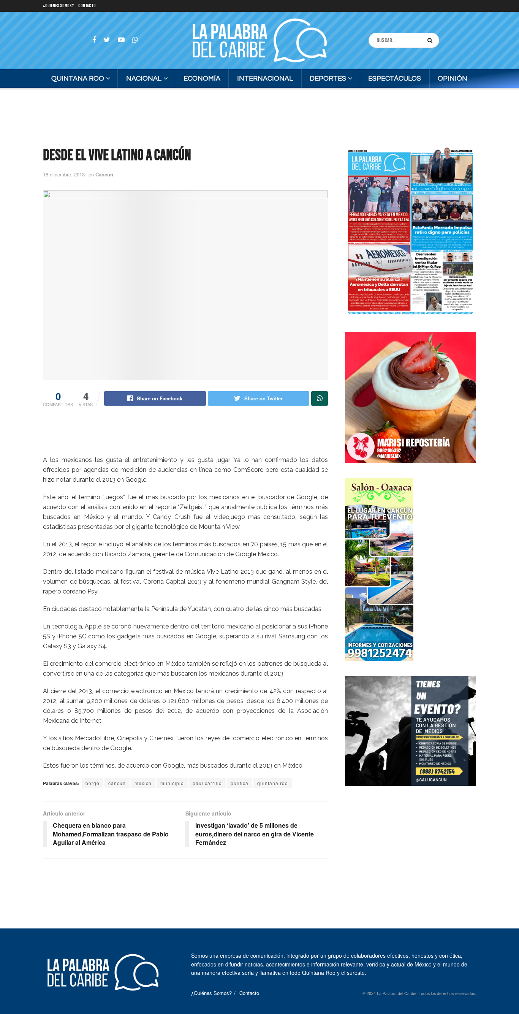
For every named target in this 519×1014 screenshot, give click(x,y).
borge (92, 783)
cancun (117, 783)
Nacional (143, 78)
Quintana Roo (77, 78)
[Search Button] (431, 40)
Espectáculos (394, 78)
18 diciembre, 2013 (64, 174)
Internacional (265, 78)
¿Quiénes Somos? (58, 6)
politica (239, 783)
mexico (143, 783)
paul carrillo (207, 783)
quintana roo (272, 783)
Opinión (452, 78)
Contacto (87, 6)
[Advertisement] (259, 116)
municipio (172, 783)
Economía (202, 78)
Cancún (104, 174)
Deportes (328, 78)
